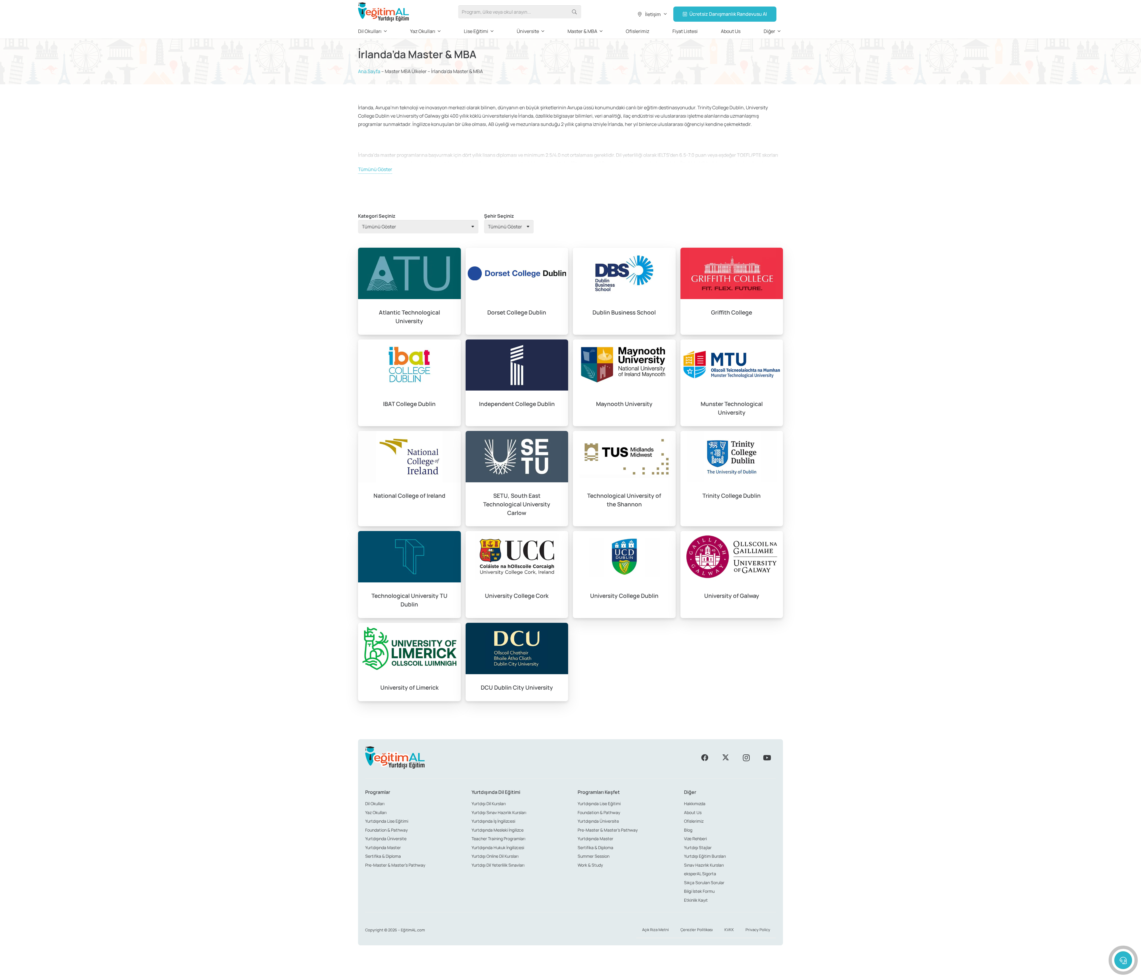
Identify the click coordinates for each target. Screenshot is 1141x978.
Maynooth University (624, 404)
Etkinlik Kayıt (696, 900)
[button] (651, 14)
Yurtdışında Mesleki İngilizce (498, 830)
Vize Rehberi (695, 838)
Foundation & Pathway (386, 830)
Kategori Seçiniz (376, 216)
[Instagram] (746, 758)
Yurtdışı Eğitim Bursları (705, 856)
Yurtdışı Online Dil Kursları (495, 856)
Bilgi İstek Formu (699, 891)
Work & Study (590, 865)
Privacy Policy (758, 929)
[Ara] (574, 12)
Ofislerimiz (694, 821)
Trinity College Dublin (731, 496)
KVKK (729, 929)
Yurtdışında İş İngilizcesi (493, 821)
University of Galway (731, 596)
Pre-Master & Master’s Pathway (395, 865)
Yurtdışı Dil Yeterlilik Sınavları (498, 865)
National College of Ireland (409, 496)
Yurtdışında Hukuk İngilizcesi (498, 847)
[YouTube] (767, 758)
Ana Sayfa (369, 71)
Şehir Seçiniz (499, 216)
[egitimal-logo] (383, 12)
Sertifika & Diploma (383, 856)
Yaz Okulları (376, 812)
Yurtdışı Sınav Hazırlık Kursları (499, 812)
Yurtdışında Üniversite (385, 838)
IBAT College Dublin (409, 404)
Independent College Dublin (517, 404)
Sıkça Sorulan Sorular (704, 882)
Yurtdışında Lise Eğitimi (386, 821)
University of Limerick (409, 687)
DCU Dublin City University (517, 687)
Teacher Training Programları (498, 838)
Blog (688, 830)
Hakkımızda (694, 803)
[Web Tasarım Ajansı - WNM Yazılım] (570, 971)
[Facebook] (705, 758)
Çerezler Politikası (696, 929)
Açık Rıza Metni (655, 929)
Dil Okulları (374, 803)
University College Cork (517, 596)
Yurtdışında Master (383, 847)
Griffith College (731, 312)
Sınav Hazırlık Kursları (704, 865)
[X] (726, 758)
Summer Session (593, 856)
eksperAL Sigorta (700, 873)
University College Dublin (624, 596)
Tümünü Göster (375, 169)
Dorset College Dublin (516, 312)
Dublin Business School (624, 312)
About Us (693, 812)
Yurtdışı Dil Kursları (489, 803)
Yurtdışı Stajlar (698, 847)
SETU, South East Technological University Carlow (516, 504)
